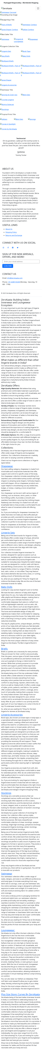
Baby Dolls (6, 586)
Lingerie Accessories (12, 714)
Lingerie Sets (8, 532)
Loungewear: (8, 930)
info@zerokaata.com (14, 278)
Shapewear (7, 466)
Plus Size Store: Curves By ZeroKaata (20, 994)
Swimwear (6, 873)
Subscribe (8, 266)
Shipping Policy (11, 232)
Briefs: (4, 648)
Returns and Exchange (13, 235)
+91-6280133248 (14, 282)
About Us (8, 229)
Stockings (6, 793)
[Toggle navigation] (38, 8)
